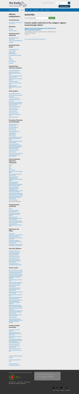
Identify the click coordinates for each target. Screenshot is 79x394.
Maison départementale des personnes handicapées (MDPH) (15, 306)
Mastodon (62, 390)
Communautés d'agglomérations (12, 53)
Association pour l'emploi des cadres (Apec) (15, 337)
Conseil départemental (14, 49)
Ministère (11, 29)
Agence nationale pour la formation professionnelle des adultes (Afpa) (15, 333)
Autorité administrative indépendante (14, 38)
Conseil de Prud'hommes (14, 97)
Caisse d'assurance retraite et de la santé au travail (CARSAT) (15, 283)
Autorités (22, 10)
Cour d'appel (11, 101)
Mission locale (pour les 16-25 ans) (15, 350)
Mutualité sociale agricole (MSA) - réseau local (15, 308)
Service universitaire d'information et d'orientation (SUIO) (15, 225)
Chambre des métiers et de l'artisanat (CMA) (14, 346)
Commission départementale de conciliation (15, 95)
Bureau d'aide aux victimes (14, 93)
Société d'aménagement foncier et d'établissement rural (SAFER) (16, 194)
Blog (27, 10)
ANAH (10, 168)
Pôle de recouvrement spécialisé (15, 153)
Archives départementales (14, 70)
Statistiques (36, 10)
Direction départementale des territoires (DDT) (15, 174)
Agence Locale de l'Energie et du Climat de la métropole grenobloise (40, 29)
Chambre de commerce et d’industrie (14, 330)
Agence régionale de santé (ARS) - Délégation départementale (15, 272)
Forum (42, 10)
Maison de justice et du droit (15, 106)
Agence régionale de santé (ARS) (15, 270)
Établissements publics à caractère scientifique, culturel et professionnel (15, 241)
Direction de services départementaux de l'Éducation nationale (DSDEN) (15, 218)
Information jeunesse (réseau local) (15, 83)
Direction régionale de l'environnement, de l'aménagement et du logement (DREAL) (15, 178)
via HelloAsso (50, 376)
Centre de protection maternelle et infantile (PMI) (16, 292)
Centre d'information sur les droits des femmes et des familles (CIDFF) (15, 289)
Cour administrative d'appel (15, 99)
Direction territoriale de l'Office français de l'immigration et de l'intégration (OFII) (15, 103)
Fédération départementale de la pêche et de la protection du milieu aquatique (16, 197)
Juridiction (11, 42)
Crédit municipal (12, 135)
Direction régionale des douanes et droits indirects (15, 141)
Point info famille (12, 317)
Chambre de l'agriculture (14, 344)
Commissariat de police (14, 258)
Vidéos (57, 390)
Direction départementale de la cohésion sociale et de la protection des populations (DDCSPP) (15, 301)
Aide (31, 10)
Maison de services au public (14, 348)
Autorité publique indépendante (15, 40)
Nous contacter (20, 382)
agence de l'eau (12, 169)
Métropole (11, 63)
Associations (11, 233)
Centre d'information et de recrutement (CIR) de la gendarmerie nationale (14, 253)
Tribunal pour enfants (13, 117)
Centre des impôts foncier (14, 131)
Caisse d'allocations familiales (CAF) (15, 280)
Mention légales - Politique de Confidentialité (17, 383)
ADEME (10, 165)
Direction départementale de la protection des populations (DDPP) (15, 138)
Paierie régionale (12, 151)
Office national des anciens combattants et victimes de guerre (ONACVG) (15, 261)
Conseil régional (12, 50)
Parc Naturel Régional (13, 200)
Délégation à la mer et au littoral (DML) (16, 172)
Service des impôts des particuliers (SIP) (13, 127)
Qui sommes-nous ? (12, 382)
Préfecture (11, 60)
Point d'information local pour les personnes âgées (15, 315)
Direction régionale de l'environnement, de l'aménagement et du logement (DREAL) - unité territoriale (15, 183)
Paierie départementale (14, 150)
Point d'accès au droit (13, 108)
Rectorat (11, 208)
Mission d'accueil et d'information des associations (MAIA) (15, 87)
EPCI (10, 56)
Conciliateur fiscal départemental (12, 133)
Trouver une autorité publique (30, 18)
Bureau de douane (12, 129)
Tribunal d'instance (13, 111)
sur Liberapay (44, 376)
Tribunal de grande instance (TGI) (15, 115)
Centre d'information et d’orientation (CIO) (14, 211)
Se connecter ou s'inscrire (48, 2)
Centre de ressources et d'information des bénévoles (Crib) (15, 73)
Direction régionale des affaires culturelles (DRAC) (15, 76)
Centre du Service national (14, 256)
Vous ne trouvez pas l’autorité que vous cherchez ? (35, 39)
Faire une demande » (64, 6)
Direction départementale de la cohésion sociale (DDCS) (15, 298)
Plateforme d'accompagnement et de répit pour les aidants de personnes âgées (16, 312)
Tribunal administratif (13, 109)
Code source (67, 390)
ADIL (10, 166)
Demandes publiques (13, 10)
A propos (47, 10)
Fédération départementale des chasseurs (15, 79)
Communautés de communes (15, 55)
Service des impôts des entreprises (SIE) (13, 125)
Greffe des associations (13, 81)
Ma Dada (18, 4)
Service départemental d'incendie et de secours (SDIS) (15, 264)
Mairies (10, 58)
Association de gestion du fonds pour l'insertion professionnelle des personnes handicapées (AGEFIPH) (15, 276)
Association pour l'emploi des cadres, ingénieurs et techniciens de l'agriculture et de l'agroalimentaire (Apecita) (16, 340)
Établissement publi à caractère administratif (15, 238)
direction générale (13, 30)
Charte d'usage (27, 382)
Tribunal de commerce (13, 112)
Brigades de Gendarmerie (14, 251)
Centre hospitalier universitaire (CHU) (15, 295)
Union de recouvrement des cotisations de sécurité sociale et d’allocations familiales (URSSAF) (16, 320)
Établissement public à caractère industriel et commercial (16, 235)
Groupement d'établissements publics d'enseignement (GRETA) (16, 221)
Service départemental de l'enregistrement (14, 155)
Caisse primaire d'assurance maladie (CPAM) (14, 285)
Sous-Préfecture (12, 61)
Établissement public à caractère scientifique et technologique (16, 245)
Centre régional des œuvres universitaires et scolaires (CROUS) (14, 214)
